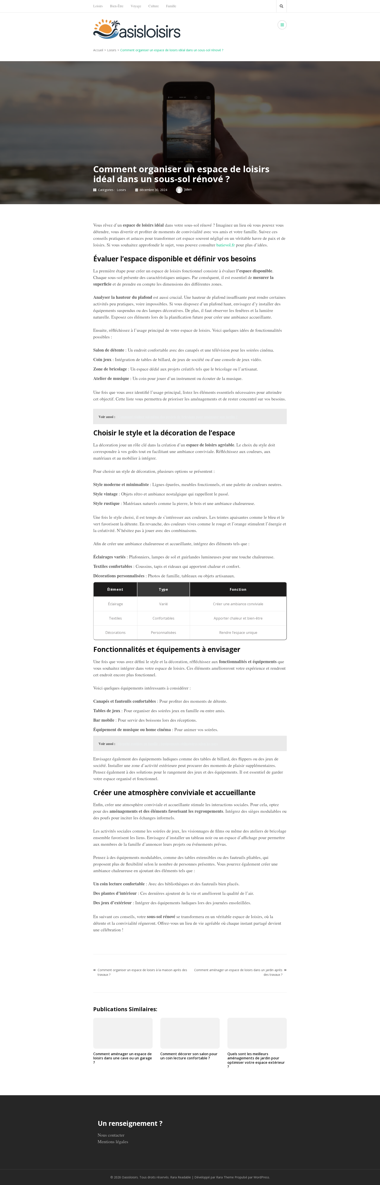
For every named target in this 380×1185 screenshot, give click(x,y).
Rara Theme (225, 1177)
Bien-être (116, 6)
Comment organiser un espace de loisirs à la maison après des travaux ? (142, 972)
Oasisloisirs (130, 1177)
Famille (171, 6)
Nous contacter (111, 1135)
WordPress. (262, 1177)
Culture (153, 6)
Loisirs (98, 6)
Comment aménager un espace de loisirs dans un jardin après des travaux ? (238, 972)
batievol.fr (225, 245)
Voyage (136, 6)
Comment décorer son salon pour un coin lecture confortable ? (188, 1055)
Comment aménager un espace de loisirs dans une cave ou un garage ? (122, 1058)
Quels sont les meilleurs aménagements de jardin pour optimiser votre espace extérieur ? (256, 1060)
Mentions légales (113, 1142)
